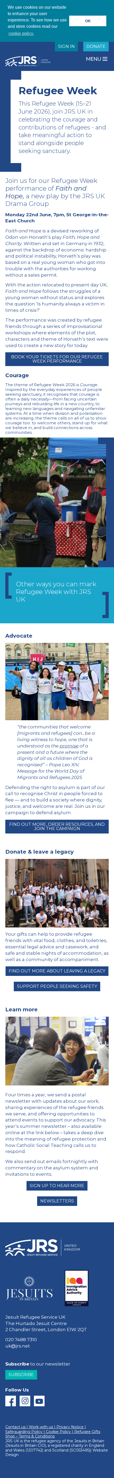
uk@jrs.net (17, 1346)
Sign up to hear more (57, 1185)
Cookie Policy (58, 1431)
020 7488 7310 (21, 1339)
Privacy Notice (70, 1427)
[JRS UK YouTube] (39, 1401)
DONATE (96, 46)
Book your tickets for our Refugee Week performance (57, 359)
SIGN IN (66, 46)
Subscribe (21, 1374)
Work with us (41, 1427)
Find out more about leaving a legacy (57, 971)
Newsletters (57, 1201)
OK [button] (88, 21)
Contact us (15, 1427)
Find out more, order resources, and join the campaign (57, 826)
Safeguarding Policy (23, 1431)
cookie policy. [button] (21, 33)
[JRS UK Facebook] (10, 1401)
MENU (94, 59)
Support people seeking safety (57, 986)
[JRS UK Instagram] (25, 1401)
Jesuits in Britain (89, 1441)
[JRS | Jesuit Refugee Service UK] (29, 61)
